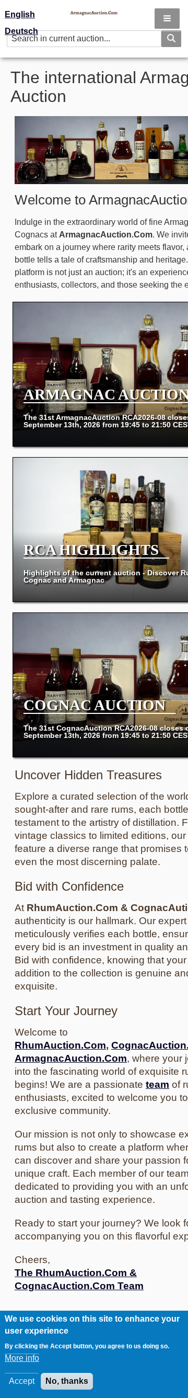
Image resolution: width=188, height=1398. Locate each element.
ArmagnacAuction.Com (71, 1058)
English (20, 14)
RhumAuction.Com (60, 1045)
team (157, 1084)
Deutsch (21, 31)
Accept (21, 1381)
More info (22, 1358)
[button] (167, 18)
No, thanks (66, 1381)
